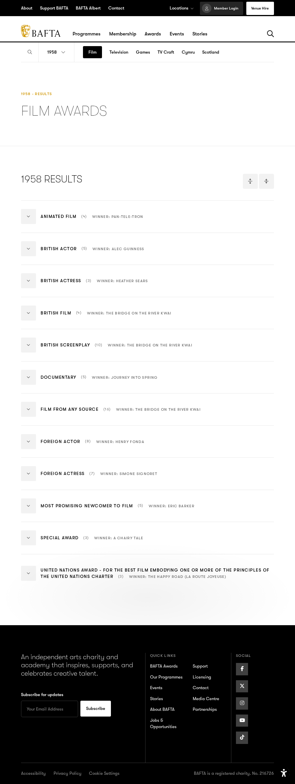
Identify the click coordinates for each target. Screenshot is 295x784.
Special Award (92, 542)
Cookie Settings (104, 773)
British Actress (94, 285)
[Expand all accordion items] (250, 181)
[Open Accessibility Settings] (284, 773)
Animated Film (92, 221)
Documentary (99, 381)
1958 (52, 52)
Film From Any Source (121, 414)
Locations (179, 8)
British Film (106, 317)
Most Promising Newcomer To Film (117, 510)
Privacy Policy (68, 773)
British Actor (92, 253)
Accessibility (33, 773)
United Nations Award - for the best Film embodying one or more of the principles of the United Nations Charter (155, 578)
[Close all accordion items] (266, 181)
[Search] (270, 34)
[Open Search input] (29, 52)
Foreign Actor (92, 446)
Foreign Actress (99, 478)
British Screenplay (116, 349)
